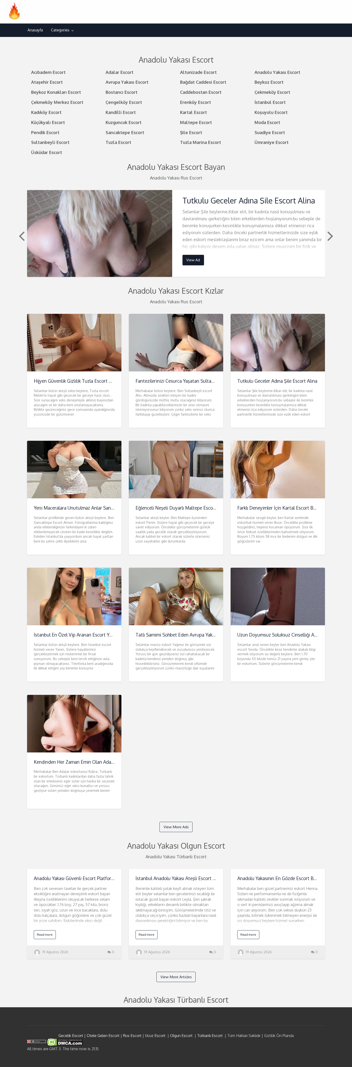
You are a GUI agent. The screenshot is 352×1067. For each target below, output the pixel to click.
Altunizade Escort (198, 72)
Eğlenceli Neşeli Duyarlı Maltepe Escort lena (181, 508)
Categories (60, 30)
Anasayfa (35, 30)
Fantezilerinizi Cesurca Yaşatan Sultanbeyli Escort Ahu (191, 381)
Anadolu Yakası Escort (277, 72)
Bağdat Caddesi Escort (203, 82)
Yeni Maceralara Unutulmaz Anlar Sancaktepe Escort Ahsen (94, 508)
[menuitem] (35, 30)
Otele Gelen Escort (103, 1035)
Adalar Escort (119, 72)
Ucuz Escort (155, 1035)
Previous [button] (21, 235)
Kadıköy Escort (46, 112)
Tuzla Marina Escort (200, 142)
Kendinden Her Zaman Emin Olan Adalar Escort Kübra (89, 762)
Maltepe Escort (196, 122)
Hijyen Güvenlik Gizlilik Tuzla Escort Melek (77, 381)
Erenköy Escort (195, 102)
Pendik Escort (45, 132)
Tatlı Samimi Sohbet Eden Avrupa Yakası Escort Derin (190, 635)
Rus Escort (132, 1035)
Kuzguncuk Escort (124, 122)
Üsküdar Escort (46, 152)
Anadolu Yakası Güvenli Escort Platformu (76, 878)
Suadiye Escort (270, 132)
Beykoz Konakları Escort (56, 92)
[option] (176, 233)
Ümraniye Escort (272, 142)
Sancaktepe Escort (125, 132)
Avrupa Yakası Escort (127, 82)
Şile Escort (191, 132)
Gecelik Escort (70, 1035)
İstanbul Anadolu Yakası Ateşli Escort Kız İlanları (184, 878)
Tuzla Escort (118, 142)
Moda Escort (267, 122)
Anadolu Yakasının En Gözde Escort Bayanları (283, 878)
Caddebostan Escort (200, 92)
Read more (44, 934)
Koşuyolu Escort (271, 112)
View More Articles (176, 976)
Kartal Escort (193, 112)
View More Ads (176, 826)
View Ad (193, 259)
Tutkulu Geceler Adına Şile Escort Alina (248, 200)
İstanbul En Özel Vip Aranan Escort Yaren (76, 635)
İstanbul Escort (270, 102)
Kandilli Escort (121, 112)
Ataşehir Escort (47, 82)
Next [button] (329, 235)
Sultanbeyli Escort (50, 142)
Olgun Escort (181, 1035)
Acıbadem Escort (48, 72)
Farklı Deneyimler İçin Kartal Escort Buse (278, 508)
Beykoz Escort (269, 82)
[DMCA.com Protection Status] (64, 1041)
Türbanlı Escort (210, 1035)
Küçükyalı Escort (48, 122)
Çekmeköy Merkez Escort (57, 102)
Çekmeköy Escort (272, 92)
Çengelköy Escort (124, 102)
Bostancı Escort (121, 92)
